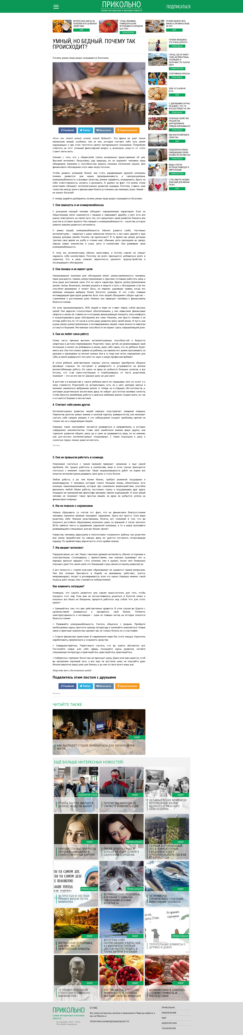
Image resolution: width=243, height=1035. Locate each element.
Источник (56, 693)
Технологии (169, 1028)
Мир (164, 1018)
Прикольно (168, 1007)
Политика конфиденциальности (109, 1021)
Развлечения (169, 1013)
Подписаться (178, 7)
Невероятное (169, 1023)
